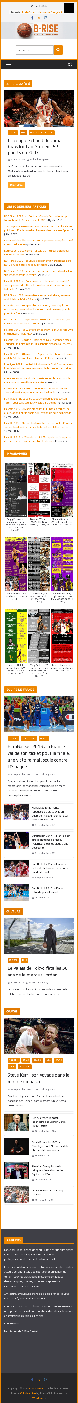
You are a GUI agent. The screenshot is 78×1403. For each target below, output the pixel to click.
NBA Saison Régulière (41, 133)
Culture (13, 960)
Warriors (25, 1067)
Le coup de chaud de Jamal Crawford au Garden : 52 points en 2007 (35, 146)
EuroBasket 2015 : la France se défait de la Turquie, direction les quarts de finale (51, 867)
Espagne (13, 738)
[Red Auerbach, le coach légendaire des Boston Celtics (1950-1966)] (16, 1125)
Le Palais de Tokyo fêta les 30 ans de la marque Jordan (38, 971)
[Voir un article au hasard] (69, 64)
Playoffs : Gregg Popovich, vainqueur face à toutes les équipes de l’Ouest (47, 1170)
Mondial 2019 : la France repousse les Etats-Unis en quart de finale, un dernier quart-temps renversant (51, 813)
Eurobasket (29, 738)
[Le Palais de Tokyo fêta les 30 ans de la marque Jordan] (39, 936)
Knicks (12, 133)
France (44, 738)
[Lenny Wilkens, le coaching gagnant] (16, 1195)
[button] (15, 497)
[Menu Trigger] (69, 8)
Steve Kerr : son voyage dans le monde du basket (38, 1078)
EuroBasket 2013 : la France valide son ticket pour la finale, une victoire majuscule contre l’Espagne (39, 756)
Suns (12, 1067)
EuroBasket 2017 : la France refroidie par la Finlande (48, 890)
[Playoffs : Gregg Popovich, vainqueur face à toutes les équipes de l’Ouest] (16, 1173)
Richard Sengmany (40, 159)
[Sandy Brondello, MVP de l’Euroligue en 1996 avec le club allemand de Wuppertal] (16, 1149)
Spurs (58, 1060)
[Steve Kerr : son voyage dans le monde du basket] (39, 1036)
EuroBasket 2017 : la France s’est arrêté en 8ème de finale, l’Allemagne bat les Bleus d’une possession (51, 841)
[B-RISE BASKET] (39, 24)
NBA (23, 133)
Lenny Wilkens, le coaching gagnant (47, 1192)
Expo (24, 960)
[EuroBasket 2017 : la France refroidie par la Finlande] (16, 893)
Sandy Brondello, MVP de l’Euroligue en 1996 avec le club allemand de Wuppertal (50, 1146)
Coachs (37, 1060)
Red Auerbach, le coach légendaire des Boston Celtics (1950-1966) (49, 1121)
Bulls (26, 1060)
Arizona (13, 1060)
